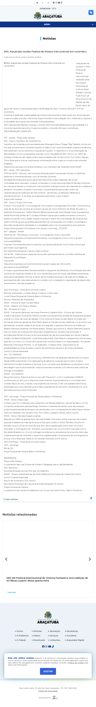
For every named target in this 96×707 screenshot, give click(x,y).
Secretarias (72, 631)
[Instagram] (56, 3)
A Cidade (21, 640)
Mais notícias (11, 499)
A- (43, 3)
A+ (48, 3)
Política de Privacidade (48, 691)
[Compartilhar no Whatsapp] (91, 493)
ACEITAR (48, 671)
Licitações (55, 640)
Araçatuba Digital (75, 640)
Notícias (37, 631)
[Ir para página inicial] (48, 16)
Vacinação (55, 631)
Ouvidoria (71, 635)
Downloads (39, 640)
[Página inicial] (48, 618)
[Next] (89, 559)
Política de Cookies (76, 663)
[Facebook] (53, 3)
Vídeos (36, 635)
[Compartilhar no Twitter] (91, 489)
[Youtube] (59, 3)
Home (19, 631)
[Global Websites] (48, 697)
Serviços (54, 635)
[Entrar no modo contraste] (37, 2)
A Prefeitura (22, 635)
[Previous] (6, 559)
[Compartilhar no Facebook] (91, 485)
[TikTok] (61, 3)
